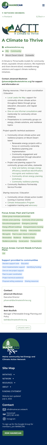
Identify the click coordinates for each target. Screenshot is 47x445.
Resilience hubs (29, 237)
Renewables (7, 237)
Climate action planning (11, 220)
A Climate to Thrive (22, 40)
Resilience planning (10, 241)
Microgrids (6, 234)
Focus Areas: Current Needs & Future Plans (22, 249)
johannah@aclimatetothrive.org (17, 81)
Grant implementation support (14, 267)
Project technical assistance (13, 278)
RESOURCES (7, 382)
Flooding (23, 230)
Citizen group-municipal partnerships (16, 216)
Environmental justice (10, 230)
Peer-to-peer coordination (12, 274)
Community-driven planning (32, 220)
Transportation (36, 241)
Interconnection (34, 230)
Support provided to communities (20, 260)
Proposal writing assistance (13, 281)
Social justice (24, 241)
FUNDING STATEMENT (11, 391)
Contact (8, 290)
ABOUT (5, 387)
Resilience (17, 237)
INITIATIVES (7, 374)
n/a (4, 253)
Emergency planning (29, 223)
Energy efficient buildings (12, 227)
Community (16, 51)
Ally (7, 51)
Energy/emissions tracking (33, 227)
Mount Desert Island (14, 55)
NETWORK (6, 378)
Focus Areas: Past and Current (18, 213)
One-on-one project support (13, 271)
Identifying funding (34, 267)
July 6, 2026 (7, 398)
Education (25, 263)
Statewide (29, 55)
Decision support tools (11, 263)
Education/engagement (11, 223)
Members (9, 306)
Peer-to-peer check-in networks (24, 234)
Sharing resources (31, 281)
